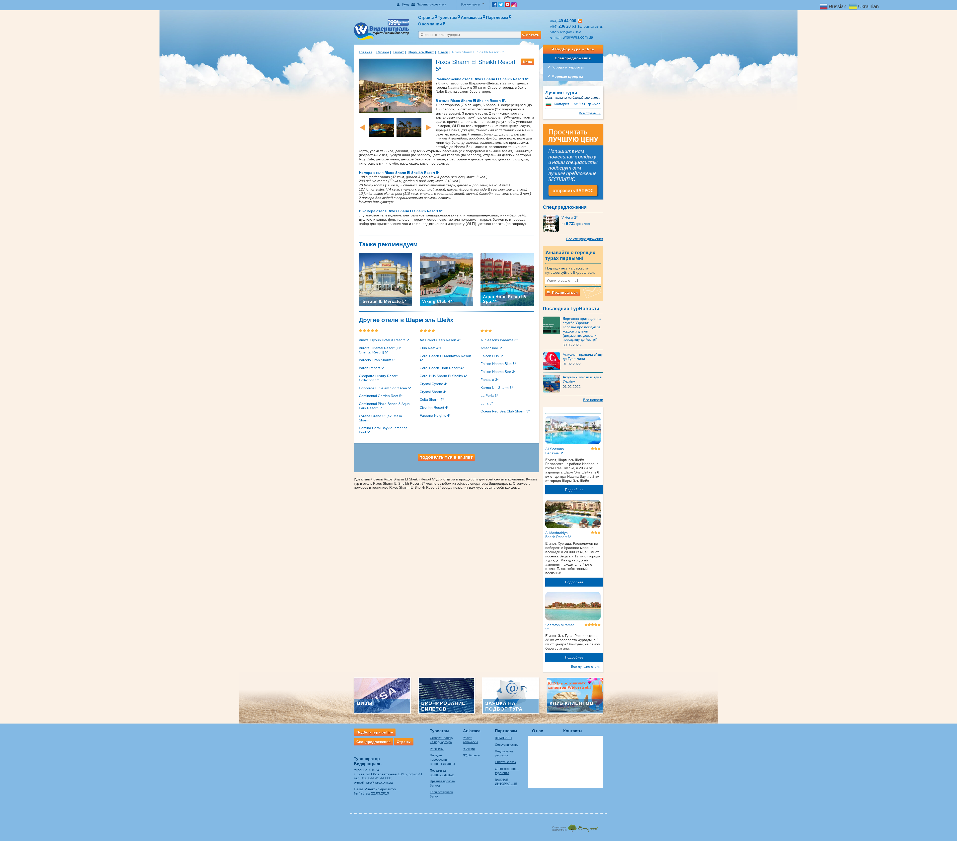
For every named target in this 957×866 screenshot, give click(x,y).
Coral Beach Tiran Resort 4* (442, 368)
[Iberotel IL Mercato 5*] (385, 279)
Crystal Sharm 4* (433, 392)
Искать (533, 35)
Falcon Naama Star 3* (497, 372)
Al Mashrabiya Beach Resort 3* (558, 535)
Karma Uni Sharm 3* (496, 388)
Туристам (439, 731)
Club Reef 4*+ (431, 348)
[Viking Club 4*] (446, 279)
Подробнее (574, 490)
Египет (398, 52)
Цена (527, 62)
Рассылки (437, 749)
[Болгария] (549, 104)
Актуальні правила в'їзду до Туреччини (583, 356)
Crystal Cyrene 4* (433, 384)
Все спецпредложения (584, 239)
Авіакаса (471, 731)
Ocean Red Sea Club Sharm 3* (505, 411)
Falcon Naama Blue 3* (498, 364)
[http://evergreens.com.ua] (575, 826)
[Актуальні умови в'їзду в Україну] (553, 384)
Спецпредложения (573, 58)
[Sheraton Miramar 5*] (573, 607)
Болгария (561, 104)
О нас (537, 731)
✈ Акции (469, 749)
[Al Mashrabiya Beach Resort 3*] (573, 515)
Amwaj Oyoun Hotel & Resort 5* (384, 340)
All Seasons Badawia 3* (499, 340)
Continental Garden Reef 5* (380, 396)
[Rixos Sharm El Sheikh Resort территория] (409, 127)
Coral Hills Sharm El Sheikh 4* (443, 376)
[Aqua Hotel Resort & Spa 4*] (507, 279)
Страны (382, 52)
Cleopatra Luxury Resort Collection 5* (378, 378)
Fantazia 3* (489, 380)
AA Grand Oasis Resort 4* (440, 340)
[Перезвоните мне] (580, 21)
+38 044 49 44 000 (376, 778)
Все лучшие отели (586, 666)
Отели (443, 52)
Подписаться (564, 292)
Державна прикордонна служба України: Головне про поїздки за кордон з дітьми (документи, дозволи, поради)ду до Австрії (582, 329)
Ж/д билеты (471, 755)
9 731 (587, 104)
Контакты (572, 731)
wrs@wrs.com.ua (578, 37)
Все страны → (590, 113)
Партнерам (506, 731)
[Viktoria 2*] (552, 223)
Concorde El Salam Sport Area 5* (385, 388)
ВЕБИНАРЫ (503, 738)
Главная (365, 52)
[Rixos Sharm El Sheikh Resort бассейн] (395, 85)
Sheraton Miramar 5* (559, 627)
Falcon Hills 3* (491, 356)
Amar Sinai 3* (491, 348)
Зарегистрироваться (431, 4)
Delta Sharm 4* (432, 399)
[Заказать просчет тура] (573, 164)
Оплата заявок (505, 762)
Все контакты (470, 4)
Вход (405, 4)
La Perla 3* (489, 396)
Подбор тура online (574, 49)
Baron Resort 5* (371, 368)
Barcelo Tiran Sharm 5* (377, 360)
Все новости (593, 400)
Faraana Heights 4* (435, 415)
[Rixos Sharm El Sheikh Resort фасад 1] (381, 127)
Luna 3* (486, 403)
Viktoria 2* (569, 217)
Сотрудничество (506, 744)
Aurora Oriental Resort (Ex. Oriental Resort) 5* (380, 350)
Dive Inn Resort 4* (434, 407)
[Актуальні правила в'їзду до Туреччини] (553, 361)
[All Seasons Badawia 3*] (573, 431)
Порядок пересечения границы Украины (442, 760)
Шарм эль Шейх (421, 52)
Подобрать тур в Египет (446, 458)
